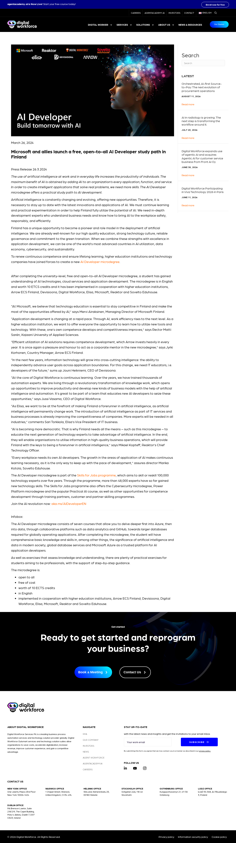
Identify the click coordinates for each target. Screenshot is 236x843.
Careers (136, 12)
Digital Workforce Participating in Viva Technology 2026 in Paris (203, 190)
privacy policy (204, 751)
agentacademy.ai (17, 4)
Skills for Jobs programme (96, 475)
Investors (174, 12)
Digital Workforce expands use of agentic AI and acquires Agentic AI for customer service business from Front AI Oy (202, 156)
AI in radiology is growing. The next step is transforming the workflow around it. (201, 120)
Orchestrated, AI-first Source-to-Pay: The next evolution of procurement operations (202, 87)
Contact (189, 12)
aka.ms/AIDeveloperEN (68, 503)
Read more (188, 104)
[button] (215, 4)
